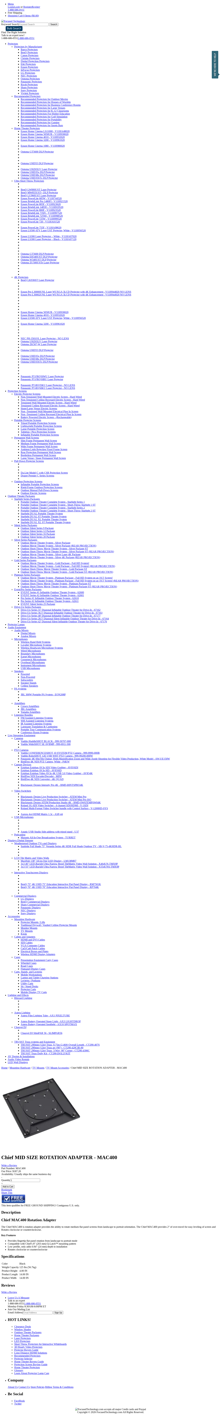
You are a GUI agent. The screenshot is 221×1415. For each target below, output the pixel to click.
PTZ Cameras (21, 750)
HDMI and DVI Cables (33, 939)
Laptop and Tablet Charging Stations (39, 977)
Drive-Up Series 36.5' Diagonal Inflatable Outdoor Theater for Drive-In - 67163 (61, 612)
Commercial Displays (25, 896)
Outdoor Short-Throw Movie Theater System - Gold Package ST (54, 569)
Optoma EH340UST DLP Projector (39, 256)
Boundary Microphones (33, 653)
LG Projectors (28, 73)
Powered (25, 674)
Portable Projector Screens (27, 420)
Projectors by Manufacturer (28, 46)
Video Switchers (22, 790)
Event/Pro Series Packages (27, 589)
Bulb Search (14, 28)
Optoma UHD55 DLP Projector (37, 163)
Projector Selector (23, 1358)
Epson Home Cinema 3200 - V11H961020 (43, 140)
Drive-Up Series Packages (27, 607)
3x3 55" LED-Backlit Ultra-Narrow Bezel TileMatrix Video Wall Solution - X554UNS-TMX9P (70, 866)
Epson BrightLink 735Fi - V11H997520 (41, 213)
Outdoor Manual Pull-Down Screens (39, 490)
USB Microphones (30, 668)
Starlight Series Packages (27, 499)
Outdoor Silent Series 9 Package (37, 528)
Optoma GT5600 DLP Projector (37, 151)
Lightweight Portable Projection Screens (41, 426)
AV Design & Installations (21, 1056)
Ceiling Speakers (29, 685)
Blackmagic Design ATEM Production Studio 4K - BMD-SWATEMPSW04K (61, 802)
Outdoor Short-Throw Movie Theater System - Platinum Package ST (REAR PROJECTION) (69, 586)
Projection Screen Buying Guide (30, 1364)
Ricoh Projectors (29, 84)
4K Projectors (21, 277)
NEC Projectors (29, 75)
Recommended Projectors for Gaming (40, 122)
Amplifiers (19, 703)
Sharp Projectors (29, 87)
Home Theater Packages (26, 1335)
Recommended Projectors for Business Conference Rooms (51, 105)
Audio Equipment (17, 627)
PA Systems (20, 688)
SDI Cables (27, 942)
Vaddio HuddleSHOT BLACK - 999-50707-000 (46, 741)
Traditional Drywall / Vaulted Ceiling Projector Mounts (49, 925)
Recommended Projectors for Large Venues (43, 108)
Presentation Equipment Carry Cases (39, 960)
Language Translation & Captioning (39, 726)
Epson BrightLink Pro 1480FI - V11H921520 (44, 201)
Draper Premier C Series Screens (37, 475)
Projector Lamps (16, 624)
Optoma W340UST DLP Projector (38, 259)
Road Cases (27, 966)
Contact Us (24, 1387)
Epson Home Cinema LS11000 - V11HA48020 (45, 131)
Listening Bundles (23, 715)
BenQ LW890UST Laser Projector (38, 189)
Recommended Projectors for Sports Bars (42, 125)
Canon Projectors (29, 55)
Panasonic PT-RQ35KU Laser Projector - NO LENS (48, 385)
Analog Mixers (28, 636)
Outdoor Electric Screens (33, 493)
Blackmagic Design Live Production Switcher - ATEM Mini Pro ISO (56, 799)
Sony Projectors (29, 90)
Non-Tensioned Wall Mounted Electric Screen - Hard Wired (51, 396)
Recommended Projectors (27, 96)
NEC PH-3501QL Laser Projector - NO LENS (45, 338)
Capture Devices (22, 764)
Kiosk (24, 933)
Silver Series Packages (25, 539)
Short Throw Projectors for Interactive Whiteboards (40, 1344)
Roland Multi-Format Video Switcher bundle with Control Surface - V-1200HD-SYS (64, 808)
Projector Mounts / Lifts (33, 922)
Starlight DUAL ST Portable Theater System (43, 516)
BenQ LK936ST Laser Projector (37, 280)
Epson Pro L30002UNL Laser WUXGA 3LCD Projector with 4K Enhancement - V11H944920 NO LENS (76, 294)
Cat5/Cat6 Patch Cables (33, 948)
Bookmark (6, 1189)
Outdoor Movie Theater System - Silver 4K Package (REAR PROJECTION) (60, 557)
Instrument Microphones (33, 665)
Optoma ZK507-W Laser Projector (38, 344)
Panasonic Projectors (31, 81)
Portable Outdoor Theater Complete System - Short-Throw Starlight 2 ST (58, 510)
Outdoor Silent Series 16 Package (38, 534)
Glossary (18, 1370)
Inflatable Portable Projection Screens (40, 434)
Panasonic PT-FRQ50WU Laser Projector (42, 376)
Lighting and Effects (18, 995)
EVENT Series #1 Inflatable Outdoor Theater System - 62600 (52, 592)
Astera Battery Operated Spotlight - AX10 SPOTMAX (49, 1024)
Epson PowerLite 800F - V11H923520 (41, 210)
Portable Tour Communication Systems (41, 729)
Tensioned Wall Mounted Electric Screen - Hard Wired (49, 402)
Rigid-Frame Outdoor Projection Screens (41, 487)
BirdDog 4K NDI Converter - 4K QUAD (42, 779)
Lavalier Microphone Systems (36, 645)
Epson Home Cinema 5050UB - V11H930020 (44, 134)
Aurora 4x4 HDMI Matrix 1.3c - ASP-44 (42, 814)
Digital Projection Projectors (35, 61)
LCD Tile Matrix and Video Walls (31, 858)
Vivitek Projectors (30, 93)
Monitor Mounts (29, 928)
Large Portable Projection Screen (37, 429)
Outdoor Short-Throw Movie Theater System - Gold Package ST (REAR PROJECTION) (67, 572)
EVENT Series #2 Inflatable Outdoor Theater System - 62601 (52, 595)
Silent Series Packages (25, 525)
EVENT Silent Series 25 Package (38, 604)
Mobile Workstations (31, 974)
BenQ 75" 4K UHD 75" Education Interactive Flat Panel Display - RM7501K (61, 884)
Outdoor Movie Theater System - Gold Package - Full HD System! (55, 563)
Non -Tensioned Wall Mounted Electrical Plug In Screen (49, 411)
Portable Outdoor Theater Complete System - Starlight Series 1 (53, 502)
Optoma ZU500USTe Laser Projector (40, 262)
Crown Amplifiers (30, 706)
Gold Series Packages (25, 560)
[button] (216, 65)
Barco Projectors (29, 49)
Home (4, 1067)
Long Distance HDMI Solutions (30, 1352)
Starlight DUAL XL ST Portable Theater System (46, 522)
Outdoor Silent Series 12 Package (38, 531)
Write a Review (9, 1165)
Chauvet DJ (20, 1027)
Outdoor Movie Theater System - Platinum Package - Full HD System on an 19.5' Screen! (67, 577)
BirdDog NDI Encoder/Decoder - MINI (41, 776)
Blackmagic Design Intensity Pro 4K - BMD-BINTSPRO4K (52, 785)
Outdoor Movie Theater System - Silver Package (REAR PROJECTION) (58, 545)
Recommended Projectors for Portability (41, 119)
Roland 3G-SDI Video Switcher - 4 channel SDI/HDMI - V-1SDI (54, 805)
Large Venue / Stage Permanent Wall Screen (43, 458)
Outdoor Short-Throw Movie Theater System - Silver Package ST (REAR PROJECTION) (67, 551)
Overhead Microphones (33, 662)
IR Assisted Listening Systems (36, 723)
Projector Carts (28, 989)
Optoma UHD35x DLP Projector (38, 172)
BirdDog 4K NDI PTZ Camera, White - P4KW (45, 761)
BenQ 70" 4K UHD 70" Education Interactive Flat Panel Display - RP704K (60, 887)
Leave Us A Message (18, 1297)
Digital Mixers (28, 633)
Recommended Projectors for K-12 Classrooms (45, 110)
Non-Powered (28, 677)
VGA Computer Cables (33, 945)
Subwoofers (27, 680)
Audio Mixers (21, 630)
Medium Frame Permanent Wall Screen (41, 443)
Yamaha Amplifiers (30, 712)
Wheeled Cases (28, 963)
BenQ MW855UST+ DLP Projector (39, 192)
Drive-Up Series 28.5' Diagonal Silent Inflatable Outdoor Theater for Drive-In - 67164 (65, 618)
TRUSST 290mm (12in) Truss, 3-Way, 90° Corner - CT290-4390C (55, 1050)
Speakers (18, 671)
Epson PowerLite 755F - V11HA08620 (41, 227)
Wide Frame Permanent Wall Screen (39, 446)
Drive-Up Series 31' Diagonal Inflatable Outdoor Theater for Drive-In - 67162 (60, 610)
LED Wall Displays (18, 1062)
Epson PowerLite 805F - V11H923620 (41, 204)
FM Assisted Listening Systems (37, 717)
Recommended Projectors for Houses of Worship (46, 102)
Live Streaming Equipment (21, 735)
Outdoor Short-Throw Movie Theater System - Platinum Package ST (56, 583)
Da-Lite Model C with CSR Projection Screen (44, 472)
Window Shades (22, 1329)
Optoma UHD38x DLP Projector (38, 175)
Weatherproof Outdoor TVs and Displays (35, 843)
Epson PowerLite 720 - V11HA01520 (40, 221)
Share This (6, 1192)
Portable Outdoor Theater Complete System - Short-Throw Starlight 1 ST (58, 504)
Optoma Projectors (30, 78)
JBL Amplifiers (28, 709)
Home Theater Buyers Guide (29, 1361)
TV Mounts (27, 931)
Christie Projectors (30, 58)
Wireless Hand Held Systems (35, 642)
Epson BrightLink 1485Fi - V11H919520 (42, 207)
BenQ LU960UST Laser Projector (38, 195)
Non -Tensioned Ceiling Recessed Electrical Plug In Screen (51, 414)
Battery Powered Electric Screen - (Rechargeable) (46, 417)
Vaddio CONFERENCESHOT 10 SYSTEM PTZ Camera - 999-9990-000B (60, 753)
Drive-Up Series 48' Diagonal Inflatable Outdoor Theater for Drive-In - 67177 (60, 615)
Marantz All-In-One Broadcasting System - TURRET (48, 837)
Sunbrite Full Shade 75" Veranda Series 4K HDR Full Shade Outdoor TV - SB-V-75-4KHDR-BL (71, 846)
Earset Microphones (31, 656)
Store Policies (37, 1387)
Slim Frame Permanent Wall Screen (39, 440)
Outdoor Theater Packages (21, 496)
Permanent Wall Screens (26, 437)
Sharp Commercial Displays (35, 904)
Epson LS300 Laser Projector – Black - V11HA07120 (48, 239)
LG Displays (27, 898)
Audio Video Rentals (18, 1059)
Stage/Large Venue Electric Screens (39, 408)
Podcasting (19, 834)
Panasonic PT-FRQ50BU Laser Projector (42, 379)
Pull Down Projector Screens (29, 461)
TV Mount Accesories (57, 1067)
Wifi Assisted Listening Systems (37, 720)
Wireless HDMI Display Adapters (38, 954)
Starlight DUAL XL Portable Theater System (44, 519)
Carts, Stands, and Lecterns (28, 971)
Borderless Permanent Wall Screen (38, 455)
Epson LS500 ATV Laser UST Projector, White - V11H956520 (53, 230)
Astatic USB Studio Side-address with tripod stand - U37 (50, 831)
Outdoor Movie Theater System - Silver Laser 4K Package (51, 554)
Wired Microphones (31, 650)
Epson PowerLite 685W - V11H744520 (41, 198)
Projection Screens (17, 391)
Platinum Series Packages (27, 574)
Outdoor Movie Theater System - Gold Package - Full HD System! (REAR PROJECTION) (68, 566)
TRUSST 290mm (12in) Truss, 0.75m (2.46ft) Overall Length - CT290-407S (60, 1044)
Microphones (21, 639)
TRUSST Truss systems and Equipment (34, 1041)
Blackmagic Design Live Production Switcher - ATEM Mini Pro (53, 796)
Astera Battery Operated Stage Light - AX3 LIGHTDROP (51, 1021)
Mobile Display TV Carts (34, 992)
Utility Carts (27, 983)
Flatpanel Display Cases (33, 968)
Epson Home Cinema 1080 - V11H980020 (43, 145)
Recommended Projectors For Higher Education (45, 113)
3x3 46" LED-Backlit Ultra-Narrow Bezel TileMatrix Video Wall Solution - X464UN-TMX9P (69, 863)
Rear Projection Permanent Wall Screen (41, 452)
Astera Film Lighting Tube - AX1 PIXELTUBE (45, 1015)
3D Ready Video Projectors (28, 1347)
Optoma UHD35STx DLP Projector (39, 178)
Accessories (14, 916)
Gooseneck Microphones (33, 659)
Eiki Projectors (28, 64)
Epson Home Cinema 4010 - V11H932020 (43, 137)
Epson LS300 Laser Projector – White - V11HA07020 (49, 236)
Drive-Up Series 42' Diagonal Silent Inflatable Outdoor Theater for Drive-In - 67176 (64, 621)
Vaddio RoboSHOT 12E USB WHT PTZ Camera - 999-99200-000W (57, 755)
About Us (13, 1387)
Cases (17, 957)
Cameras (18, 738)
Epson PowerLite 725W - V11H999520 (41, 218)
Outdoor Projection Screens (28, 481)
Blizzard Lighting (23, 998)
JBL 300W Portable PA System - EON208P (43, 694)
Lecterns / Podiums (30, 980)
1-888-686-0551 (26, 38)
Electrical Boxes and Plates (34, 951)
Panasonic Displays (31, 907)
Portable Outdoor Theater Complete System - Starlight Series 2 (53, 507)
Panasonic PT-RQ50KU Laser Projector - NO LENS (48, 388)
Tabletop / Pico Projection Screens (38, 431)
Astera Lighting (22, 1012)
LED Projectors (22, 1341)
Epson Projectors (29, 67)
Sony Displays (28, 913)
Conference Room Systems (35, 732)
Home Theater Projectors (27, 128)
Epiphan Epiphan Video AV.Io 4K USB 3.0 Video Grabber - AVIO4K (57, 773)
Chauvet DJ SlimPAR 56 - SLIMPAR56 (41, 1033)
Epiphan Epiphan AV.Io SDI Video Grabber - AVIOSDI (49, 767)
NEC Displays (28, 910)
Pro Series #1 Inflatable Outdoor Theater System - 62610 (50, 598)
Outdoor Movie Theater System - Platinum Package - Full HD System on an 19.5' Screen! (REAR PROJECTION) (79, 580)
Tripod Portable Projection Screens (38, 423)
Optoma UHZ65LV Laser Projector (39, 169)
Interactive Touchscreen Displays (31, 872)
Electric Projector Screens (27, 394)
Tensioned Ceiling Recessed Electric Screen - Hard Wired (50, 405)
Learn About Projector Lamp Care (31, 1373)
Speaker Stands (28, 682)
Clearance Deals (22, 1326)
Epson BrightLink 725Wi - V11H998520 (42, 216)
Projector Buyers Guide (26, 1350)
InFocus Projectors (30, 70)
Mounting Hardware (24, 919)
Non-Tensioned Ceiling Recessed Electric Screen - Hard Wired (53, 399)
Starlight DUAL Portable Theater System (42, 513)
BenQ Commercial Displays (35, 901)
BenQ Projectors (29, 52)
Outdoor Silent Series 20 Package (38, 537)
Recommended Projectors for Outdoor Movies (44, 99)
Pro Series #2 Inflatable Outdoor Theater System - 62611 (50, 601)
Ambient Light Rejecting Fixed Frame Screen (44, 449)
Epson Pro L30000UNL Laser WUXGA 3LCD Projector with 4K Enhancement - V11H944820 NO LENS (76, 291)
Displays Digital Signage (20, 840)
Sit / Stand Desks (29, 986)
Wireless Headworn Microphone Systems (42, 647)
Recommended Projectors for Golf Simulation (44, 116)
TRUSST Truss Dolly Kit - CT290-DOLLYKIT (45, 1053)
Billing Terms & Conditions (59, 1387)
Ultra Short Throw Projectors (29, 180)
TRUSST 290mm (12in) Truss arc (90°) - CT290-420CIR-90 (52, 1047)
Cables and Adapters (24, 936)
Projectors (13, 43)
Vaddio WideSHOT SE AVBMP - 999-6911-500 (46, 744)
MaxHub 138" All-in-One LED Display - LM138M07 (48, 861)
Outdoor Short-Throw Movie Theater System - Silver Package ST (54, 548)
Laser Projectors (22, 1338)
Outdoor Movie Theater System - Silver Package (45, 542)
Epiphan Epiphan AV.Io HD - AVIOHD (41, 770)
